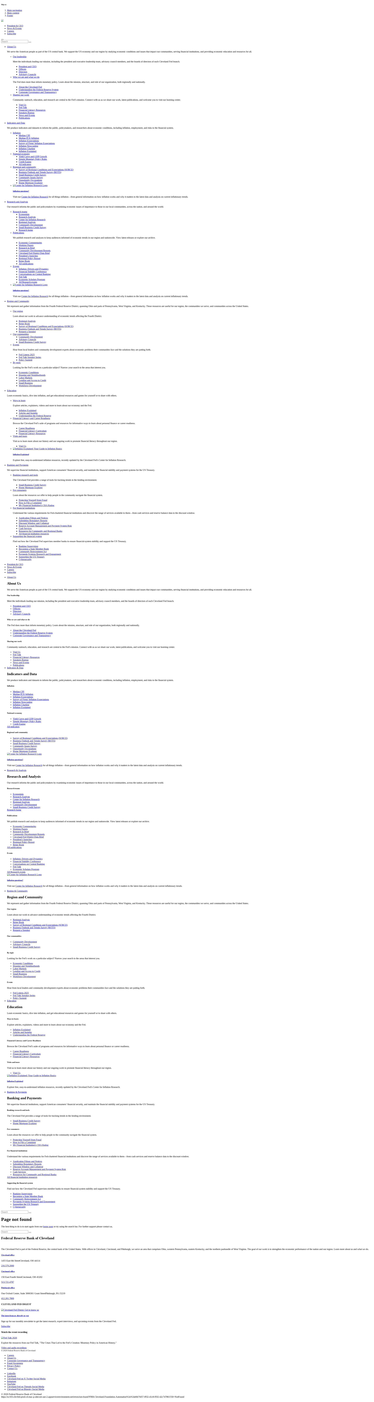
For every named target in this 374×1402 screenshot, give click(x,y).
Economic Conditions (29, 372)
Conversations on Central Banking (35, 274)
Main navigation (14, 10)
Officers (22, 69)
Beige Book (24, 261)
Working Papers (26, 245)
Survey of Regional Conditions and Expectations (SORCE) (46, 169)
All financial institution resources (34, 533)
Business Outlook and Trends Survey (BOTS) (40, 172)
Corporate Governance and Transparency (38, 92)
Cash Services (25, 528)
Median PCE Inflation (29, 138)
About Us (11, 1358)
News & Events (14, 28)
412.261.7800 (7, 1298)
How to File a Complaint (30, 503)
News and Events (27, 115)
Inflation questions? (21, 191)
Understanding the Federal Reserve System (38, 89)
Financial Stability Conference (33, 271)
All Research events (28, 282)
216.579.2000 (7, 1265)
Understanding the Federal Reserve (35, 415)
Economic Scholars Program (32, 279)
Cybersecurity (25, 559)
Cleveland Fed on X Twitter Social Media (26, 1378)
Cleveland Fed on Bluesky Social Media (25, 1389)
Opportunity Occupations (30, 180)
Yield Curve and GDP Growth (33, 156)
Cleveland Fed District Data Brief (34, 253)
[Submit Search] (30, 42)
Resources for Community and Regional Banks (40, 531)
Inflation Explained (27, 151)
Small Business (26, 383)
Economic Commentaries (30, 242)
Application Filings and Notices (33, 518)
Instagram (11, 1381)
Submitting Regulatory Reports (33, 520)
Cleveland (7, 1255)
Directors (23, 72)
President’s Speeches (28, 256)
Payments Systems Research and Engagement (40, 554)
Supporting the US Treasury (32, 557)
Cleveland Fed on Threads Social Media (25, 1386)
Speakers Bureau (26, 112)
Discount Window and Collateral (34, 523)
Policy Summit (25, 360)
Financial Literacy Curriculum (32, 431)
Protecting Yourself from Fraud (33, 500)
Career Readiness (27, 428)
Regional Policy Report (29, 258)
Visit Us (22, 105)
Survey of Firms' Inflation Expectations (37, 143)
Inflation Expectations (29, 140)
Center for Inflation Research (34, 197)
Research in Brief (27, 248)
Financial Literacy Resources (32, 110)
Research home (26, 230)
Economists (24, 214)
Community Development (31, 225)
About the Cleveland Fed (30, 87)
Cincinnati (8, 1271)
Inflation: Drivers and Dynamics (33, 269)
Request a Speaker (27, 331)
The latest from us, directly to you (15, 1316)
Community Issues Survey (31, 177)
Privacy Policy (13, 1366)
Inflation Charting (27, 148)
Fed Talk (23, 107)
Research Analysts (27, 217)
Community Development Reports (34, 250)
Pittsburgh (8, 1288)
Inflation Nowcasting (28, 146)
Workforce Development (30, 385)
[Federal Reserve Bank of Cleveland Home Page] (187, 20)
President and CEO (28, 66)
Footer (10, 15)
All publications (26, 263)
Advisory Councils (27, 74)
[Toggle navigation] (2, 39)
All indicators (25, 164)
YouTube (11, 1384)
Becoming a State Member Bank (34, 549)
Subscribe (11, 33)
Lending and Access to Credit (32, 380)
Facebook (11, 1376)
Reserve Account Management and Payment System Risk (45, 526)
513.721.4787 (7, 1282)
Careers (10, 31)
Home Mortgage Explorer (31, 183)
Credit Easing (25, 161)
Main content (13, 13)
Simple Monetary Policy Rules (33, 159)
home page (48, 1226)
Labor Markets (25, 377)
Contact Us (12, 1368)
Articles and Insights (28, 413)
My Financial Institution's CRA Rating (36, 505)
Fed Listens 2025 (27, 354)
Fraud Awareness (15, 1363)
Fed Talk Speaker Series (30, 357)
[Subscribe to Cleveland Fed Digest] (20, 1310)
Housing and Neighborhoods (32, 375)
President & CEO (15, 26)
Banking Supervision (28, 546)
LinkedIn (11, 1373)
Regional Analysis (27, 222)
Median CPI (24, 135)
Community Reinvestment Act (33, 551)
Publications (24, 118)
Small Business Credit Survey (32, 175)
